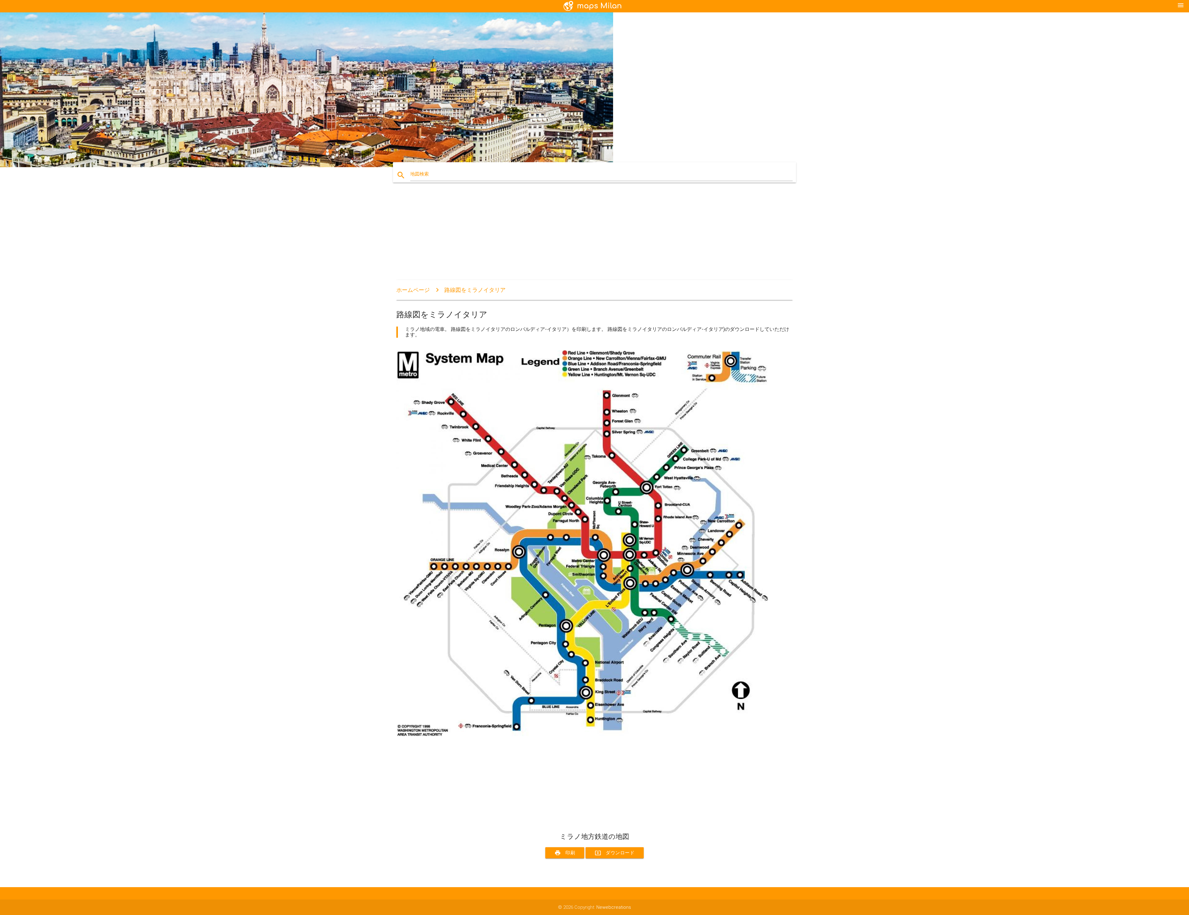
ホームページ (413, 290)
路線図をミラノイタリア (475, 290)
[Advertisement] (582, 236)
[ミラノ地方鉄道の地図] (582, 734)
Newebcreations (613, 907)
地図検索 (419, 174)
